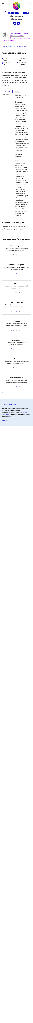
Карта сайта (5, 420)
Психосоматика (16, 12)
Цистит (16, 283)
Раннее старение (16, 246)
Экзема (16, 359)
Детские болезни (16, 302)
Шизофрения (16, 340)
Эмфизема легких (16, 377)
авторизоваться (16, 229)
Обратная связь (16, 19)
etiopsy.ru (13, 404)
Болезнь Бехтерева (16, 264)
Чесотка (16, 321)
